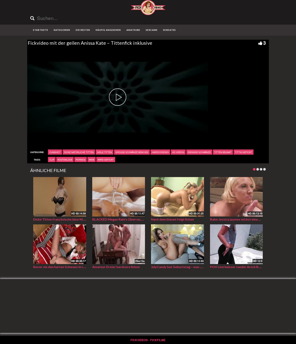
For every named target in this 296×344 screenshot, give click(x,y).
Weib (91, 159)
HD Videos (178, 152)
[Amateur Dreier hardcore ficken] (118, 244)
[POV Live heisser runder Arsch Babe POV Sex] (236, 244)
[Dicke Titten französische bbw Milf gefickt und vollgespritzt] (59, 197)
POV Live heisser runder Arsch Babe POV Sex (244, 267)
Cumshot (55, 152)
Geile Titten (104, 152)
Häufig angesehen (108, 30)
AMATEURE (133, 30)
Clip (51, 159)
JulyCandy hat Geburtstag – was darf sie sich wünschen (192, 267)
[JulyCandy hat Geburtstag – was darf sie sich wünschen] (177, 244)
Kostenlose (65, 159)
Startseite (40, 30)
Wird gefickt (106, 159)
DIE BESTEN (83, 30)
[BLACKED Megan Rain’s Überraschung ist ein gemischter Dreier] (118, 197)
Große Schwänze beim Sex (131, 152)
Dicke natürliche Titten (79, 152)
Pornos (80, 159)
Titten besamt (223, 152)
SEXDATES (169, 30)
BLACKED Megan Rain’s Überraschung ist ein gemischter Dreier (139, 219)
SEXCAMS (151, 30)
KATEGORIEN (62, 30)
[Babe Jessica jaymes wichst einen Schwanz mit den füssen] (236, 197)
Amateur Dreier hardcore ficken (116, 267)
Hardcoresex (160, 152)
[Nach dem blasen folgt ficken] (177, 197)
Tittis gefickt (243, 152)
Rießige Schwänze (199, 152)
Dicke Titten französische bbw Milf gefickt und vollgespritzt (78, 219)
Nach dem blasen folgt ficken (172, 219)
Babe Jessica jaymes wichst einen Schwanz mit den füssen (253, 219)
